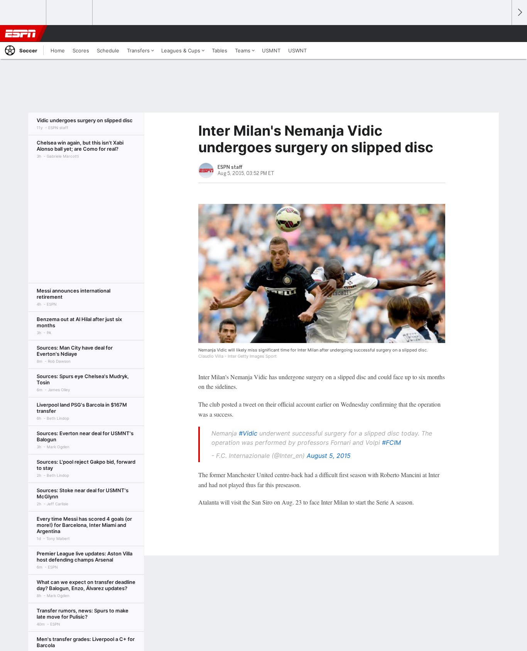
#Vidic (248, 433)
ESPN (20, 33)
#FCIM (391, 442)
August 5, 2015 (329, 455)
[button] (502, 33)
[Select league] (23, 13)
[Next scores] (519, 12)
